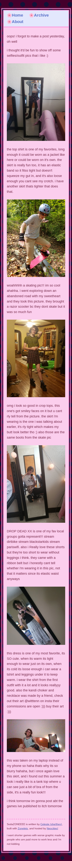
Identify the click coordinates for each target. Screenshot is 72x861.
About (17, 21)
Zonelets (23, 828)
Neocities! (52, 828)
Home (17, 15)
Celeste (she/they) (51, 824)
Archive (41, 15)
